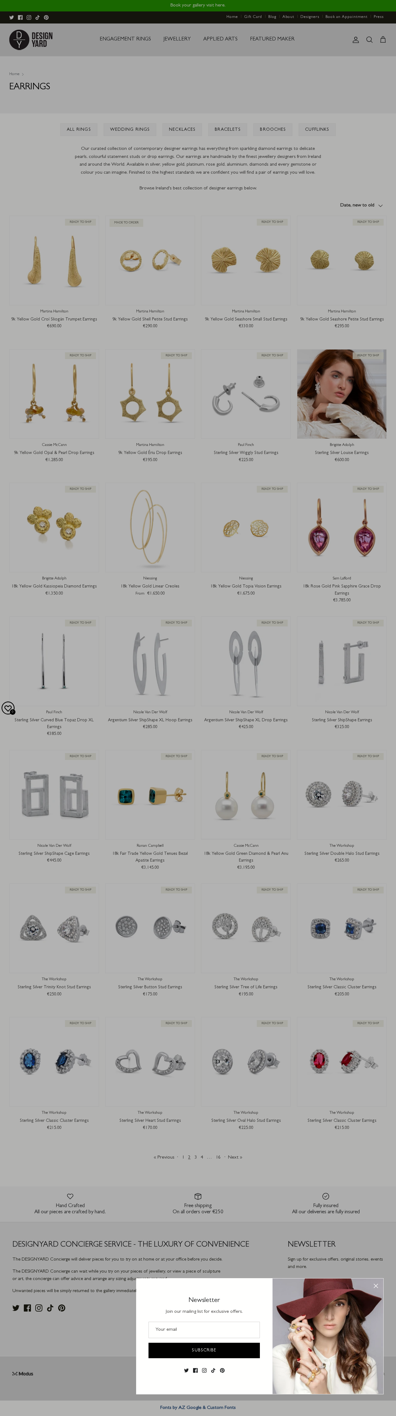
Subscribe (204, 1350)
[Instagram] (204, 1370)
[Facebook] (195, 1370)
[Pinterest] (222, 1370)
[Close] (376, 1286)
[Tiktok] (213, 1370)
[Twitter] (186, 1370)
